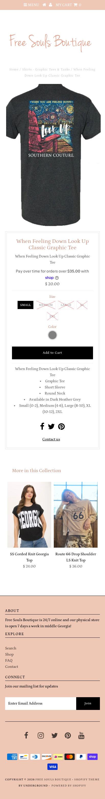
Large (66, 305)
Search (10, 648)
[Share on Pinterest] (61, 428)
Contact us (51, 439)
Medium (46, 305)
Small (25, 305)
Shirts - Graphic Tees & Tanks (46, 69)
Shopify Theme (87, 779)
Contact (11, 667)
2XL (52, 316)
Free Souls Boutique (53, 779)
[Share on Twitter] (51, 428)
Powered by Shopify (68, 785)
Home (14, 69)
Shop (9, 654)
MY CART (68, 5)
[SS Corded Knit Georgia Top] (29, 515)
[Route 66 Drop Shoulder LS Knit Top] (76, 515)
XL (82, 305)
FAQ (8, 660)
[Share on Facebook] (42, 428)
